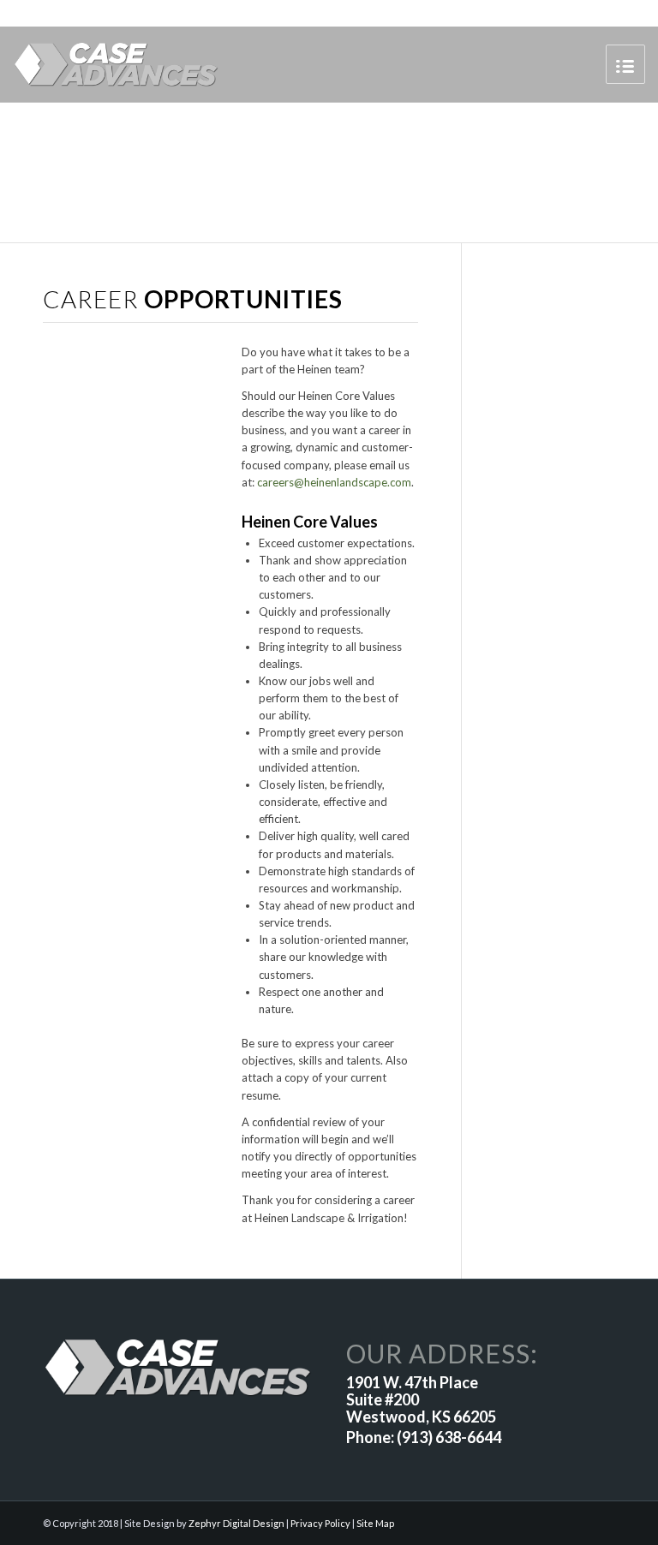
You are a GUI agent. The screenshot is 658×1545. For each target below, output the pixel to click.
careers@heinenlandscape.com (334, 482)
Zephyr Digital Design (236, 1523)
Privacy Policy (320, 1523)
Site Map (375, 1523)
